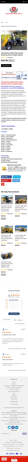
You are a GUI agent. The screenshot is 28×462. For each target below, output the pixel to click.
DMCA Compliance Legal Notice (14, 387)
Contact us (14, 395)
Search (14, 382)
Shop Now (14, 460)
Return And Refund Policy (14, 391)
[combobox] (20, 323)
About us (14, 384)
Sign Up (24, 433)
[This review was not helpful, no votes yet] (24, 348)
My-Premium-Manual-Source (14, 450)
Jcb (7, 22)
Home (2, 22)
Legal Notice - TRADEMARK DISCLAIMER (14, 385)
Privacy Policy (14, 399)
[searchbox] (8, 319)
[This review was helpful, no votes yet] (21, 348)
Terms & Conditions (14, 389)
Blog (14, 393)
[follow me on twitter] (9, 428)
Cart (26, 1)
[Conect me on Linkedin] (16, 428)
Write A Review (14, 313)
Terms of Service (14, 397)
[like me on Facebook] (13, 428)
